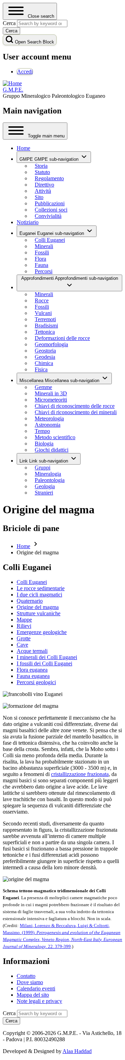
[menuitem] (25, 71)
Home (23, 546)
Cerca (9, 1013)
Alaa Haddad (77, 1051)
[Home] (12, 83)
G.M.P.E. (13, 90)
